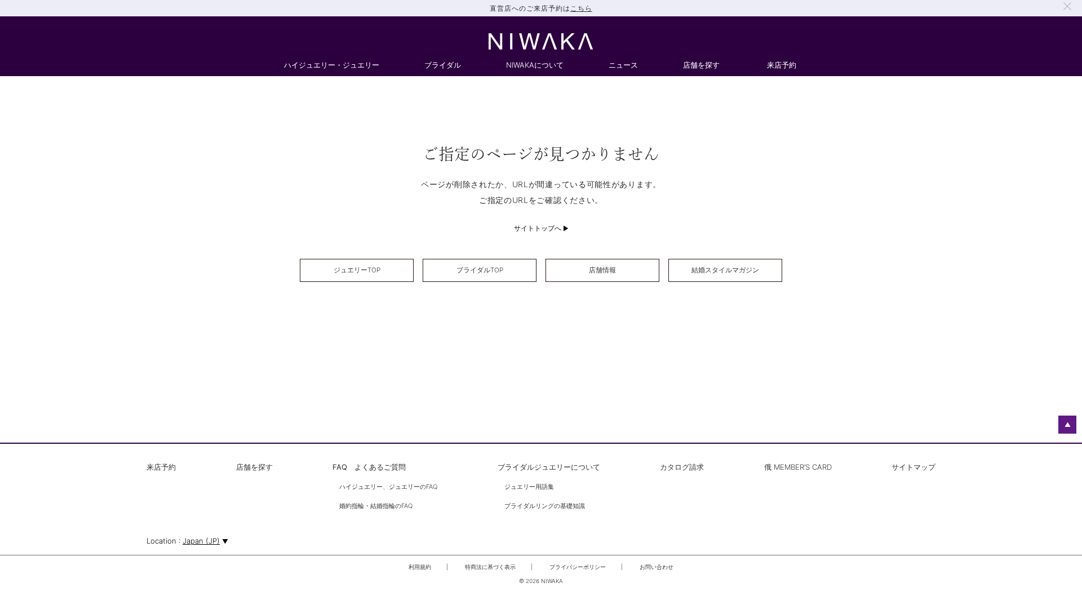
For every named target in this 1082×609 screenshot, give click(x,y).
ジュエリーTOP (357, 270)
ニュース (623, 65)
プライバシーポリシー (577, 566)
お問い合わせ (656, 566)
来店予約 (781, 65)
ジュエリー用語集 (529, 487)
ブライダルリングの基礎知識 (544, 506)
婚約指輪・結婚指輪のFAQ (376, 506)
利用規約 (420, 566)
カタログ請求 (682, 467)
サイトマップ (913, 467)
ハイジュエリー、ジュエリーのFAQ (388, 487)
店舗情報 (602, 270)
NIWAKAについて (535, 65)
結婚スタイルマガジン (725, 270)
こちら (581, 8)
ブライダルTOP (479, 270)
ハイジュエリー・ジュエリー (331, 65)
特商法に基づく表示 (490, 566)
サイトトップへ (537, 228)
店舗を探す (701, 65)
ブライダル (442, 65)
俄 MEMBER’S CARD (798, 467)
